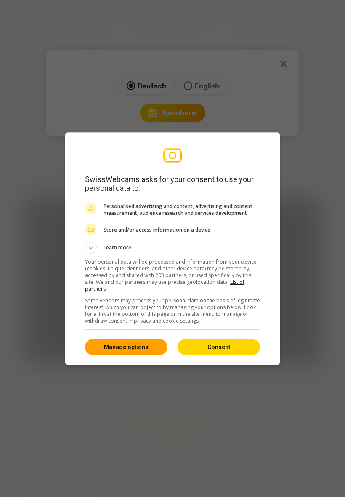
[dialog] (172, 248)
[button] (172, 248)
